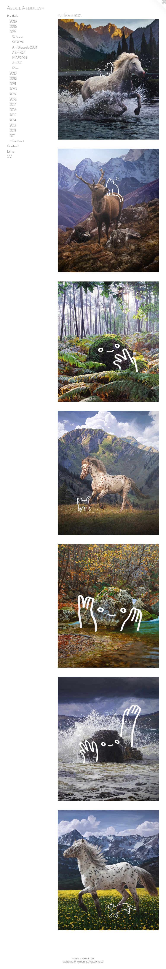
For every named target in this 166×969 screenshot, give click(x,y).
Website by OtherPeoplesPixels (83, 962)
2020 (13, 89)
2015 (13, 115)
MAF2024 (19, 58)
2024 (13, 32)
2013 (13, 125)
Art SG (17, 63)
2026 (13, 21)
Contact (13, 146)
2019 (13, 94)
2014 (13, 120)
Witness (17, 37)
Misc (15, 68)
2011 (12, 136)
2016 (13, 110)
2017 (13, 105)
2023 (13, 73)
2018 (13, 99)
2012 (13, 131)
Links (10, 151)
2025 (13, 27)
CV (9, 157)
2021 (13, 84)
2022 (13, 79)
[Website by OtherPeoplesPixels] (157, 8)
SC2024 (18, 42)
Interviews (17, 141)
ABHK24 (18, 53)
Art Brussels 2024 (24, 47)
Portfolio (13, 16)
